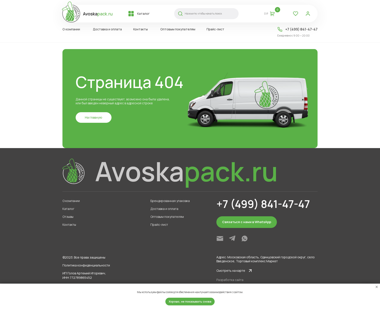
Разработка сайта (229, 280)
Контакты (69, 224)
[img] (219, 238)
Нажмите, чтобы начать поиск (203, 13)
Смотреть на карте (230, 270)
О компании (71, 201)
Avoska (98, 14)
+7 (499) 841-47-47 (301, 29)
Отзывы (67, 217)
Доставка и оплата (164, 209)
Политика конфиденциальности (86, 265)
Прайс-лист (159, 224)
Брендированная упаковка (170, 201)
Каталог (68, 209)
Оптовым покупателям (167, 217)
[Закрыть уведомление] (377, 287)
